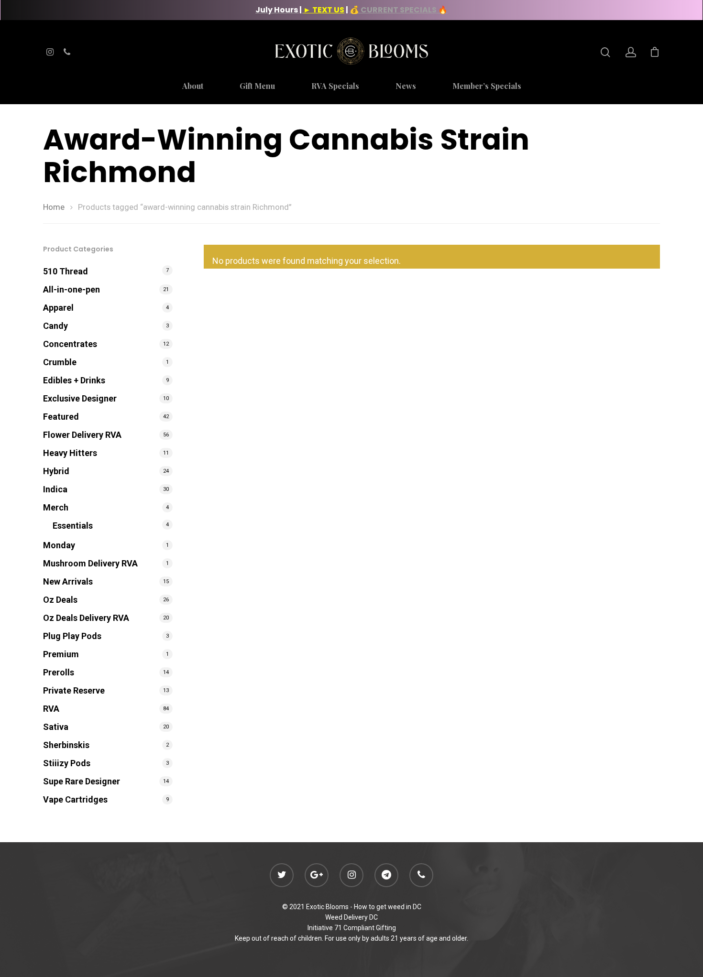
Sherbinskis (66, 745)
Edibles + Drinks (74, 380)
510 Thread (65, 271)
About (192, 86)
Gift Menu (257, 86)
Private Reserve (74, 690)
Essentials (73, 526)
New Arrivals (68, 581)
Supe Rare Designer (81, 781)
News (405, 86)
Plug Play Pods (72, 636)
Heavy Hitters (70, 453)
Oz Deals (60, 600)
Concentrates (70, 344)
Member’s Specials (486, 86)
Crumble (60, 362)
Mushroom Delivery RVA (90, 563)
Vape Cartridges (75, 799)
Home (54, 207)
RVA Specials (335, 86)
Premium (61, 654)
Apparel (58, 308)
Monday (59, 545)
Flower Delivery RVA (82, 435)
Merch (55, 507)
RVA (51, 709)
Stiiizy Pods (66, 763)
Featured (61, 417)
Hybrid (56, 471)
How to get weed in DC (387, 907)
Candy (55, 326)
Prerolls (58, 672)
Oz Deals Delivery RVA (86, 618)
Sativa (55, 727)
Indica (55, 489)
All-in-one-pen (71, 289)
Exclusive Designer (80, 398)
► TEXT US (323, 9)
